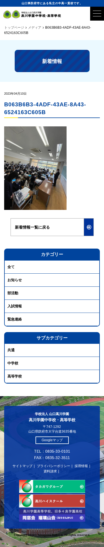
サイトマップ (22, 466)
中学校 (12, 363)
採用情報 (81, 466)
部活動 (12, 293)
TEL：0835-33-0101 (52, 451)
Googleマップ (52, 440)
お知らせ (14, 280)
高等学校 (14, 376)
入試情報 (14, 306)
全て (11, 267)
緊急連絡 (14, 319)
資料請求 (50, 471)
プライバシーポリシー (53, 466)
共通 (11, 350)
